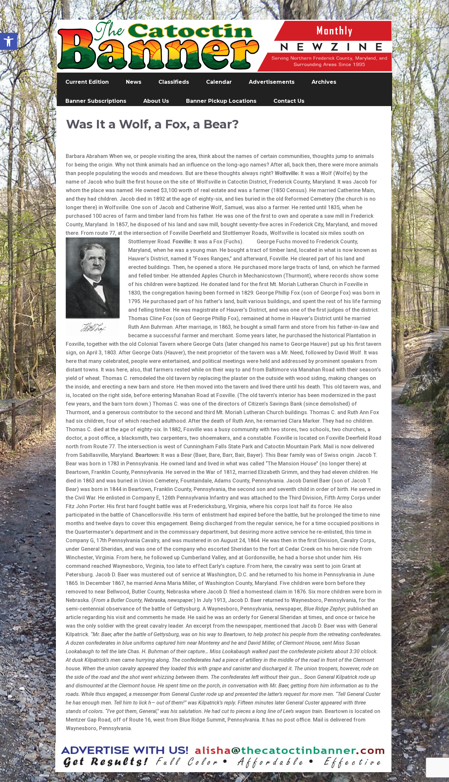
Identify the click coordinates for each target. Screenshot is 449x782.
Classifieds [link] (173, 82)
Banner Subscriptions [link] (95, 101)
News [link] (133, 82)
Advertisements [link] (272, 82)
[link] (8, 41)
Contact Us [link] (288, 101)
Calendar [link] (219, 82)
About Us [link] (156, 101)
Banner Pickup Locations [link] (221, 101)
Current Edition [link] (87, 82)
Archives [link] (324, 82)
